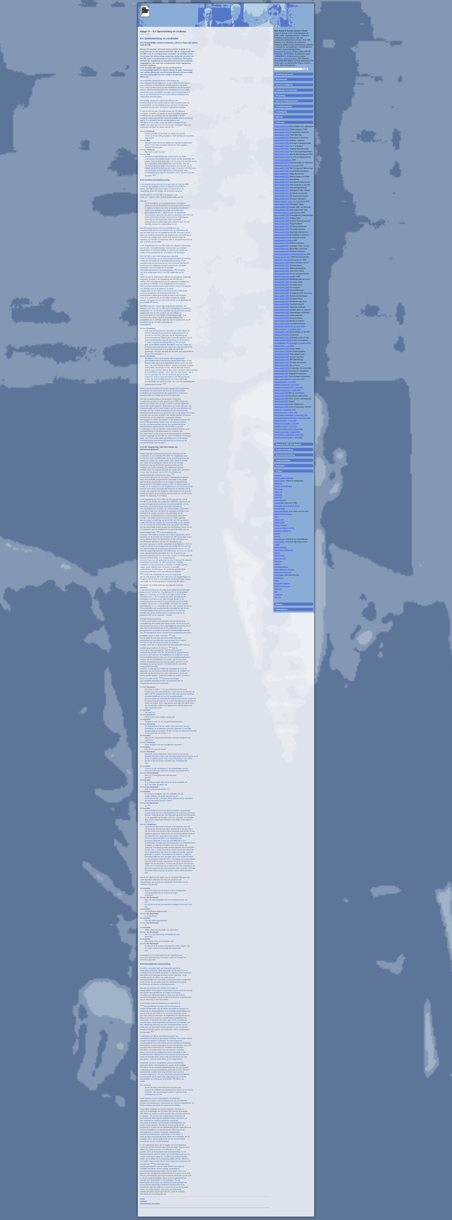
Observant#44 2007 (281, 251)
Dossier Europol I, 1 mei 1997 (285, 421)
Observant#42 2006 (281, 265)
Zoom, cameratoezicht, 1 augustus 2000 (289, 379)
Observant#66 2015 (281, 182)
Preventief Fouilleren (282, 583)
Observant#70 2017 (281, 171)
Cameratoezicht (280, 500)
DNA (276, 517)
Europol (277, 533)
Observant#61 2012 (281, 196)
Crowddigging (281, 112)
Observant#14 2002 (281, 357)
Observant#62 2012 (281, 193)
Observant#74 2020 (281, 154)
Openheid (278, 561)
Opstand (277, 564)
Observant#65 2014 (281, 185)
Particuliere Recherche (282, 572)
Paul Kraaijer (279, 575)
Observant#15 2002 (281, 354)
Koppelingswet (279, 539)
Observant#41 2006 (281, 268)
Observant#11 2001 (281, 365)
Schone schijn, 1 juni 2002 (284, 346)
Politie (276, 581)
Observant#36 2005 (281, 285)
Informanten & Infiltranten (283, 550)
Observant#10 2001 (281, 368)
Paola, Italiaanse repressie (284, 569)
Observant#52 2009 (281, 226)
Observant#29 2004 (281, 304)
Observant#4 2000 (281, 399)
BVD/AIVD (278, 497)
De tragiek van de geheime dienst (286, 506)
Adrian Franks (279, 481)
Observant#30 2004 (281, 301)
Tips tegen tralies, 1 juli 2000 (285, 382)
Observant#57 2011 (281, 210)
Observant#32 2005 (281, 296)
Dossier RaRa (279, 522)
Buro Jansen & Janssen (283, 51)
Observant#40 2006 (281, 271)
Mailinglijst (280, 466)
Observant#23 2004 (281, 321)
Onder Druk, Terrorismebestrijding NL (288, 260)
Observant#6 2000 (281, 393)
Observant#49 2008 (281, 235)
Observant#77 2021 (281, 146)
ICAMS (276, 545)
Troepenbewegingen (284, 106)
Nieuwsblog (280, 95)
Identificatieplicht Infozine (283, 240)
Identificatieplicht (280, 547)
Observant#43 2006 (281, 263)
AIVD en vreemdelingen (283, 486)
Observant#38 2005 (281, 279)
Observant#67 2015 (281, 179)
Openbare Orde (280, 558)
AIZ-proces (278, 489)
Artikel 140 (278, 492)
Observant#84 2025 (281, 126)
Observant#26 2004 (281, 312)
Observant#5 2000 (281, 396)
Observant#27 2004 (281, 310)
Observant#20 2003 (281, 335)
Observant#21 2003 (281, 332)
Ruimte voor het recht (282, 257)
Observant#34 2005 (281, 290)
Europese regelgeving (282, 531)
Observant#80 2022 (281, 138)
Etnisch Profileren (280, 525)
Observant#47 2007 (281, 243)
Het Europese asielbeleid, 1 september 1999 (290, 415)
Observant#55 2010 (281, 218)
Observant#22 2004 (281, 324)
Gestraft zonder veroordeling (285, 276)
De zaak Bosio (279, 508)
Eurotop (277, 536)
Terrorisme (278, 595)
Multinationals (279, 556)
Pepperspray (279, 578)
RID (275, 592)
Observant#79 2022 (281, 140)
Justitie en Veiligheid (284, 85)
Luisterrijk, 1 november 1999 (285, 410)
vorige (142, 1199)
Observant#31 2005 (281, 299)
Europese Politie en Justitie (284, 528)
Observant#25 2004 (281, 315)
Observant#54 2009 (281, 221)
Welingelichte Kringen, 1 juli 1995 (286, 423)
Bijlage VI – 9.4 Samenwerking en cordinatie (163, 31)
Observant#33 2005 (281, 293)
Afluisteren (278, 483)
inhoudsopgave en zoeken (150, 1203)
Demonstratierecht (281, 511)
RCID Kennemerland (282, 586)
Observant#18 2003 (281, 340)
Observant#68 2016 (281, 176)
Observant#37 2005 (281, 282)
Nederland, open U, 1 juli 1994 (285, 426)
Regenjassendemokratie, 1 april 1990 (288, 437)
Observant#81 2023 (281, 135)
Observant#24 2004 (281, 318)
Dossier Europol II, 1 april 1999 (285, 412)
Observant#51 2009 (281, 229)
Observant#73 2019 (281, 157)
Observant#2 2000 (281, 404)
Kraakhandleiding (283, 460)
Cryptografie (278, 503)
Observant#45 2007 (281, 249)
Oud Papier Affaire (281, 567)
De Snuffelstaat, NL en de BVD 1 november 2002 (292, 343)
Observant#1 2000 (281, 407)
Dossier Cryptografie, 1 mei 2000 (286, 385)
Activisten (277, 475)
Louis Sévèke (279, 542)
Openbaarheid (281, 79)
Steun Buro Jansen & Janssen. (285, 58)
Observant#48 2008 (281, 237)
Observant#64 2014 (281, 188)
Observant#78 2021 (281, 143)
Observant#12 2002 (281, 362)
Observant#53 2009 (281, 224)
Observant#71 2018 (281, 168)
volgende (143, 1201)
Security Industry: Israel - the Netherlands (289, 201)
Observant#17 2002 (281, 349)
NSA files (279, 117)
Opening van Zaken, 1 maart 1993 (287, 432)
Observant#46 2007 (281, 246)
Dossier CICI (279, 520)
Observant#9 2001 (281, 371)
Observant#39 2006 (281, 274)
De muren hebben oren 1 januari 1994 (288, 429)
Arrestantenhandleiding (283, 160)
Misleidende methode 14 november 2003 (289, 326)
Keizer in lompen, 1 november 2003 (287, 329)
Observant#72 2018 (281, 163)
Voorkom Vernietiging (284, 449)
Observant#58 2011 (281, 207)
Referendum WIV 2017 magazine (286, 165)
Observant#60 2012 (281, 199)
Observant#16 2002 (281, 351)
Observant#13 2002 (281, 360)
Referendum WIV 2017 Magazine (288, 444)
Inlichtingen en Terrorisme (286, 90)
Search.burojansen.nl (284, 74)
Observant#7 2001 (281, 376)
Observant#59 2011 (281, 204)
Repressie (278, 589)
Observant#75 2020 (281, 151)
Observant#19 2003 (281, 337)
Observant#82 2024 (281, 132)
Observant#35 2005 (281, 287)
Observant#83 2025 (281, 129)
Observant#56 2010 (281, 215)
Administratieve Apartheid (283, 478)
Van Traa (277, 597)
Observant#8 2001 (281, 373)
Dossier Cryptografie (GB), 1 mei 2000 (288, 387)
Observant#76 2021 (281, 149)
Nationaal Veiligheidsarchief (287, 101)
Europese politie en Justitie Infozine (287, 213)
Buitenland (278, 495)
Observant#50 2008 (281, 232)
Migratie (277, 553)
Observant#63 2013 (281, 190)
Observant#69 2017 (281, 174)
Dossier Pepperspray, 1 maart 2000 (287, 390)
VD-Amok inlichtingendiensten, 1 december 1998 (292, 418)
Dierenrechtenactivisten (283, 514)
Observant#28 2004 (281, 307)
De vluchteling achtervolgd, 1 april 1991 (289, 435)
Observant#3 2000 (281, 401)
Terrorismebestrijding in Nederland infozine (290, 254)
